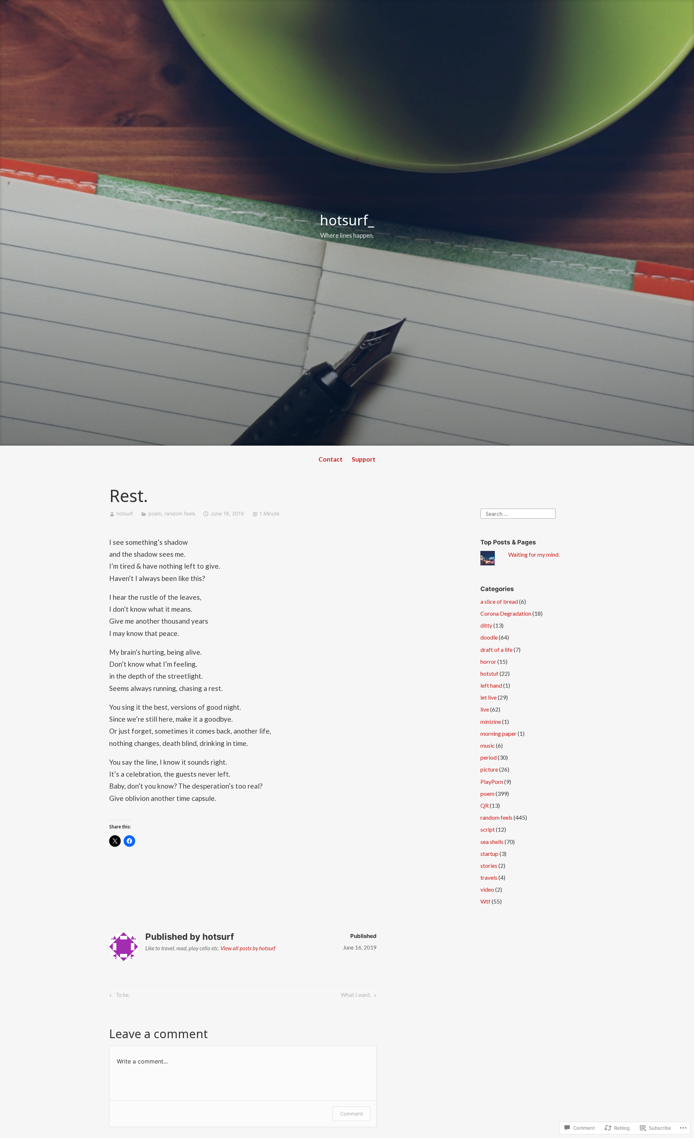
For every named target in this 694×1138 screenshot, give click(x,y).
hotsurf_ (347, 220)
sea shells (492, 841)
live (484, 709)
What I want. (356, 996)
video (487, 889)
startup (489, 853)
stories (488, 865)
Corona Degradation (505, 613)
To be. (118, 996)
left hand (491, 685)
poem (155, 513)
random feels (179, 513)
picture (489, 769)
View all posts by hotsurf (247, 948)
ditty (486, 625)
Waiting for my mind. (534, 554)
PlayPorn (491, 781)
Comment (351, 1114)
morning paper (498, 733)
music (487, 745)
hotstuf (489, 673)
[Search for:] (518, 512)
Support (364, 459)
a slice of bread (499, 601)
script (487, 829)
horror (488, 661)
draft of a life (496, 649)
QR (484, 805)
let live (488, 697)
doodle (489, 637)
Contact (330, 459)
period (488, 757)
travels (488, 877)
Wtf (485, 901)
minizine (490, 721)
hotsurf (124, 513)
